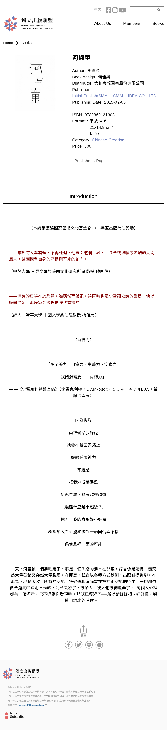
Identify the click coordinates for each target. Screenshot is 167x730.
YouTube (122, 9)
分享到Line (89, 645)
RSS (13, 713)
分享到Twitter (79, 645)
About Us (102, 23)
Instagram (115, 9)
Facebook (109, 9)
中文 (97, 9)
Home (8, 43)
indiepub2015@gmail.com (31, 705)
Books (158, 23)
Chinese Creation (108, 140)
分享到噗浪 (99, 645)
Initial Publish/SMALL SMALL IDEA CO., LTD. (115, 96)
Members (131, 23)
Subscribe (17, 716)
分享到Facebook (69, 645)
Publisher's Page (90, 161)
